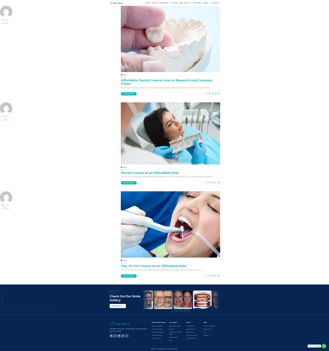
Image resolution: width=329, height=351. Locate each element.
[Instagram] (115, 336)
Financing (174, 3)
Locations (206, 3)
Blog (125, 75)
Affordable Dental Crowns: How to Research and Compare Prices (166, 82)
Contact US (215, 3)
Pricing (181, 3)
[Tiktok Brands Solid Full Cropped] (127, 336)
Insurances (155, 3)
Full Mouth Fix (164, 3)
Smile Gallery (197, 3)
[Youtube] (119, 336)
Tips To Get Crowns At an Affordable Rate (153, 266)
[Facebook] (111, 336)
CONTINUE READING (129, 93)
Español (147, 3)
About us (187, 3)
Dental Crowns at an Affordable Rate (150, 173)
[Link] (123, 336)
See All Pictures (117, 306)
